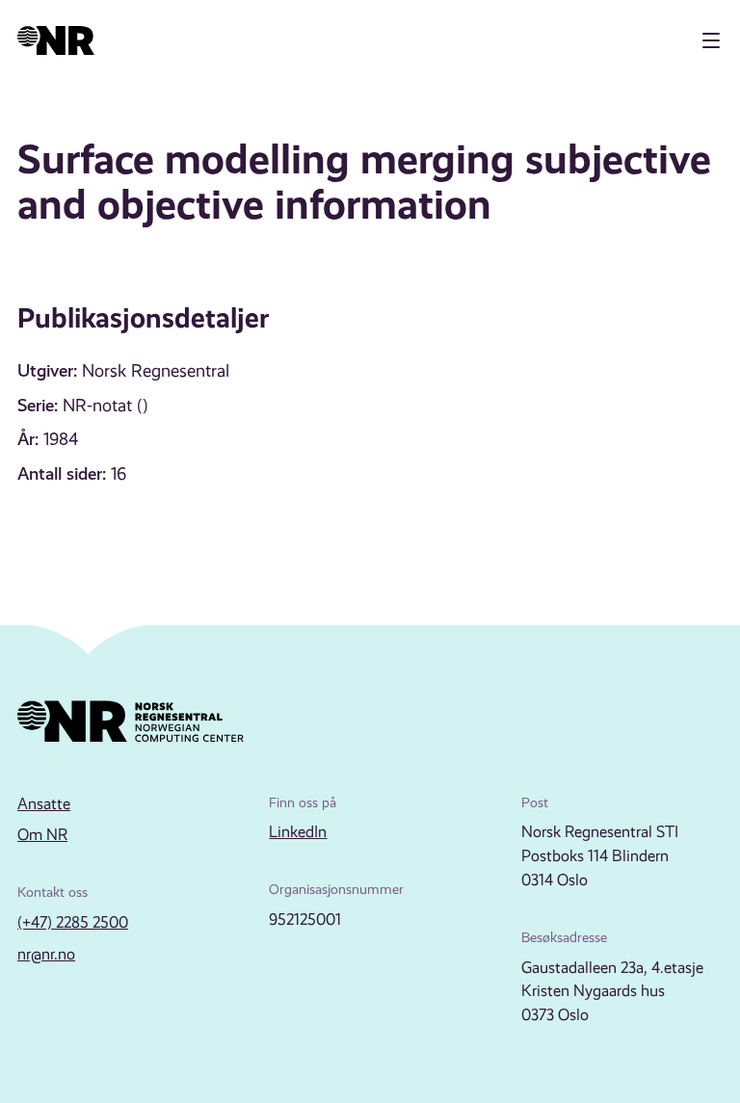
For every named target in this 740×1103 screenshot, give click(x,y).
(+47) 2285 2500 (72, 922)
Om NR (42, 835)
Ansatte (43, 804)
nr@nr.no (46, 954)
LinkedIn (298, 832)
